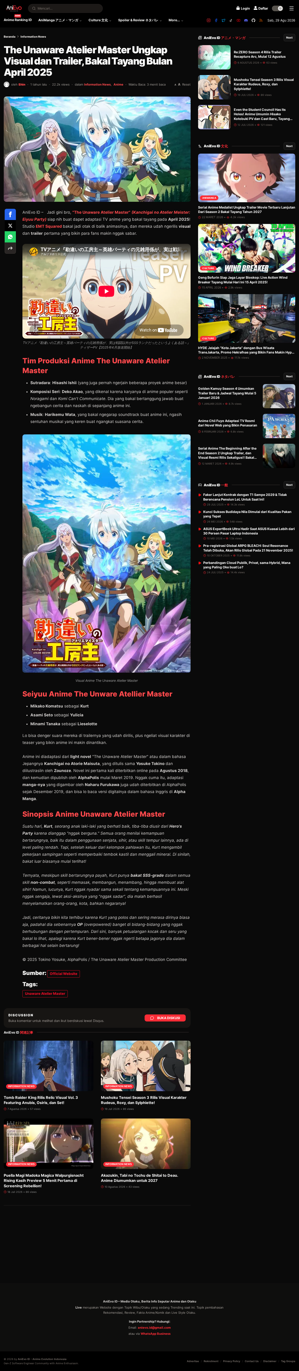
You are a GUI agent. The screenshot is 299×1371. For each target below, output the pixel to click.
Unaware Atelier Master (45, 993)
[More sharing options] (10, 248)
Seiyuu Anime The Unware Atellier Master (97, 693)
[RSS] (261, 20)
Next (289, 37)
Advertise (193, 1361)
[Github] (253, 20)
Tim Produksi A (49, 360)
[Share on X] (10, 225)
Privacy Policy (231, 1361)
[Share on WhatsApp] (10, 236)
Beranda (9, 36)
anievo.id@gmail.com (154, 1327)
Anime (118, 84)
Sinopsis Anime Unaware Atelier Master (93, 814)
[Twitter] (223, 20)
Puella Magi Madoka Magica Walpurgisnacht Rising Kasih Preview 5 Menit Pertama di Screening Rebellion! (44, 1180)
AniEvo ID (225, 38)
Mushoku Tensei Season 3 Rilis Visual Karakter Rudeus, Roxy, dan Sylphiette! (264, 84)
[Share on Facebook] (10, 214)
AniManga (209, 198)
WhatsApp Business (156, 1333)
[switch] (277, 8)
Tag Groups (288, 1361)
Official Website (63, 973)
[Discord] (246, 20)
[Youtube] (238, 20)
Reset (186, 84)
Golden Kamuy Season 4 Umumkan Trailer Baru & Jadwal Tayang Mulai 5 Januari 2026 (227, 393)
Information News (33, 36)
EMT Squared (49, 226)
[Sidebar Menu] (291, 8)
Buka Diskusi (168, 1018)
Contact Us (252, 1361)
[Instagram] (208, 20)
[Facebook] (216, 20)
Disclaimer (269, 1361)
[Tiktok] (231, 20)
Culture (208, 268)
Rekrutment (211, 1361)
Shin (21, 84)
